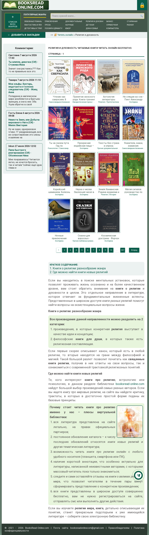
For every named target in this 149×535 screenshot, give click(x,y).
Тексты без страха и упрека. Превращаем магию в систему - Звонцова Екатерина (108, 144)
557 (122, 250)
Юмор (68, 28)
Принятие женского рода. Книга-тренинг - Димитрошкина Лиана (84, 98)
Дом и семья (92, 28)
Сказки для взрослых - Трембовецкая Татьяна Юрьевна (84, 236)
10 (111, 250)
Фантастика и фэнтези (35, 25)
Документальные (73, 21)
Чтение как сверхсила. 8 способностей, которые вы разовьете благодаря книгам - (59, 98)
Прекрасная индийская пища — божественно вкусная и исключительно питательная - (84, 144)
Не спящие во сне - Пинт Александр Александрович (133, 98)
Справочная (112, 25)
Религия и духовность (97, 21)
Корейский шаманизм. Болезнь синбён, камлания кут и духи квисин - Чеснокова (59, 190)
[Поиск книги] (141, 16)
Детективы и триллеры (35, 28)
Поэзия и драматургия (55, 28)
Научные (69, 25)
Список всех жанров (12, 24)
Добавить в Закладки (25, 34)
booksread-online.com (130, 384)
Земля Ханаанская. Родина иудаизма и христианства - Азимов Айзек (108, 190)
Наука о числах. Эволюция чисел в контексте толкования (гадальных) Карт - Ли (84, 190)
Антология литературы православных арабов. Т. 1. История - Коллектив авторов (109, 98)
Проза (48, 25)
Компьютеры (112, 28)
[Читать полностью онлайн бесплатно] (25, 5)
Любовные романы (33, 21)
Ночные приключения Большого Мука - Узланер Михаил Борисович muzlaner (59, 236)
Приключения (51, 21)
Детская (90, 25)
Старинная (132, 21)
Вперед (134, 250)
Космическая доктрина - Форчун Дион (108, 236)
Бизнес (109, 21)
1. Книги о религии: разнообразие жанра (78, 268)
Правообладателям (118, 528)
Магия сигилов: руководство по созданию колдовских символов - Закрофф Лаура (133, 190)
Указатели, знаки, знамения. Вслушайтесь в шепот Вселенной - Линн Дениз (133, 144)
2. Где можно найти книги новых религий (79, 272)
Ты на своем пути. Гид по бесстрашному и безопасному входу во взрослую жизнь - (59, 144)
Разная (130, 25)
